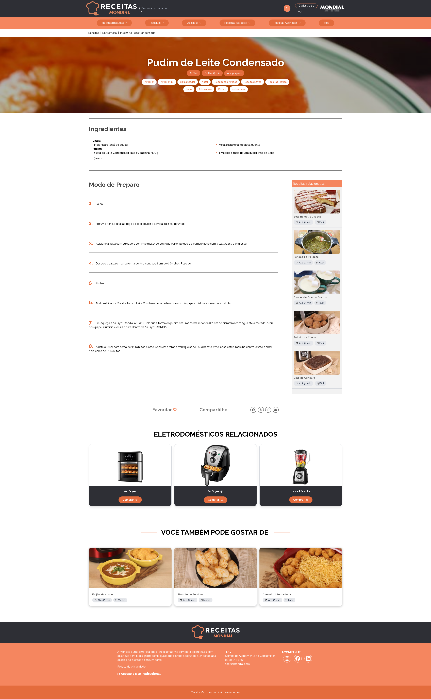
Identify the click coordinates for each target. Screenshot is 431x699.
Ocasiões (192, 22)
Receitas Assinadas (285, 22)
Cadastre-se (306, 5)
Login (300, 11)
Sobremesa (109, 32)
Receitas (155, 22)
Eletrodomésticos (113, 22)
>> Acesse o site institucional (139, 673)
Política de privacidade (131, 666)
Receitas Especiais (235, 22)
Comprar (128, 499)
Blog (326, 22)
